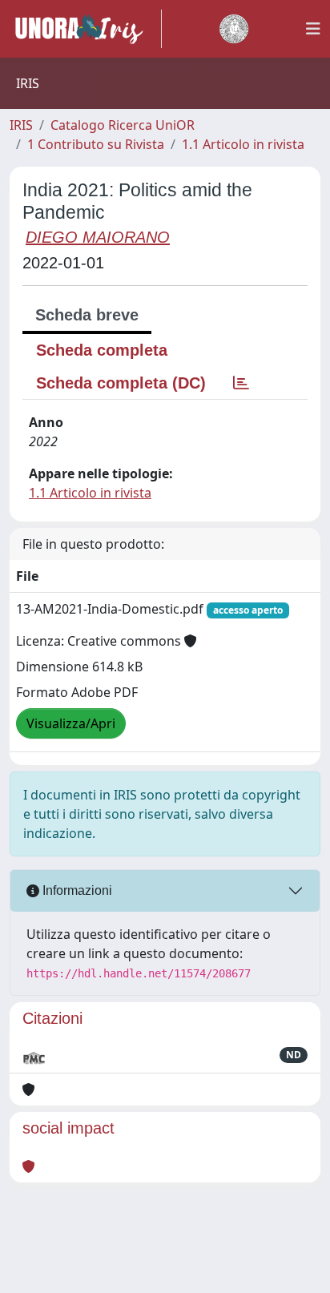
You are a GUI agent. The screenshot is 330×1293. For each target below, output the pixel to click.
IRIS (21, 125)
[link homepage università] (234, 29)
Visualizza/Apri (70, 723)
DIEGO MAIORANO (98, 237)
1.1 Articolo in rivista (243, 144)
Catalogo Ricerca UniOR (122, 125)
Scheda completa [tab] (101, 350)
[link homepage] (86, 29)
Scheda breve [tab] (87, 315)
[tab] (241, 383)
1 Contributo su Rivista (95, 144)
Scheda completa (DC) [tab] (121, 383)
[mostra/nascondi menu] (313, 29)
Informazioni (75, 890)
